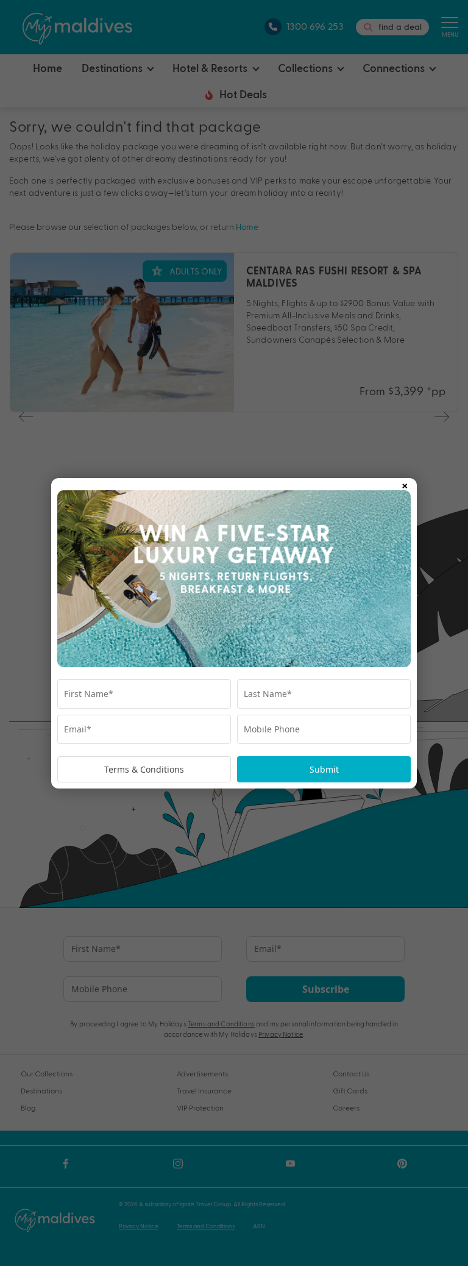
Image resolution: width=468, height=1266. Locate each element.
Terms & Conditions (144, 769)
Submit (324, 769)
